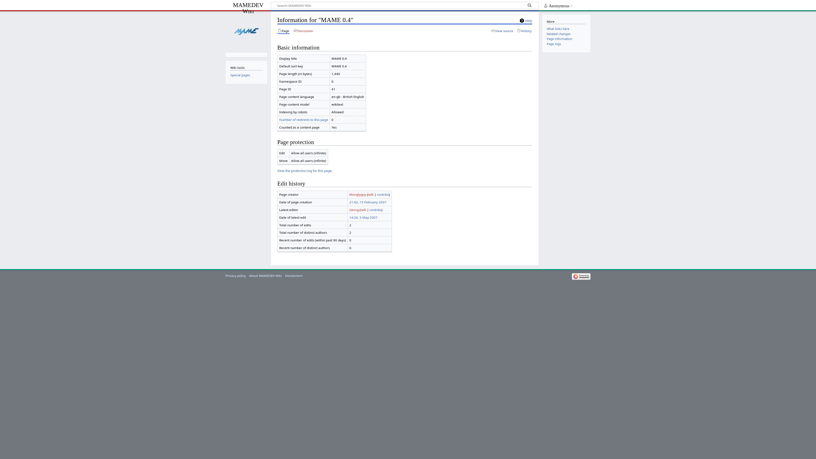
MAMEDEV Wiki (248, 8)
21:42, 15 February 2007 (367, 202)
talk (371, 194)
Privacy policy (235, 275)
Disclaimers (294, 275)
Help (528, 20)
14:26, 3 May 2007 (363, 217)
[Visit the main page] (246, 31)
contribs (383, 194)
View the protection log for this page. (305, 171)
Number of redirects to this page (303, 120)
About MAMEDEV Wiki (265, 275)
